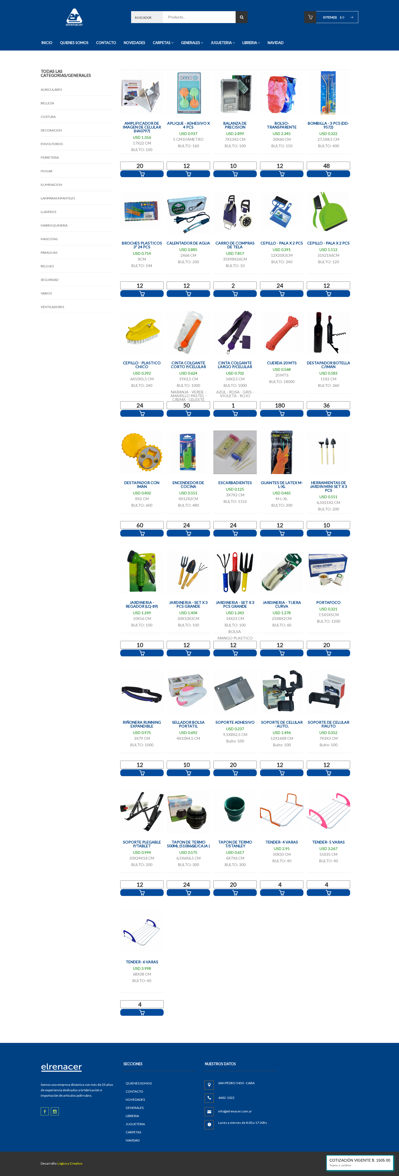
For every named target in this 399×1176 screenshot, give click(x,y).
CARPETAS (161, 42)
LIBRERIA (249, 42)
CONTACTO (106, 42)
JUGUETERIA (221, 42)
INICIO (46, 42)
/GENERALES (78, 75)
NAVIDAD (276, 42)
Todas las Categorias (53, 73)
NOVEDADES (134, 42)
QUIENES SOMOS (74, 42)
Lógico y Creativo (69, 1163)
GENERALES (190, 42)
